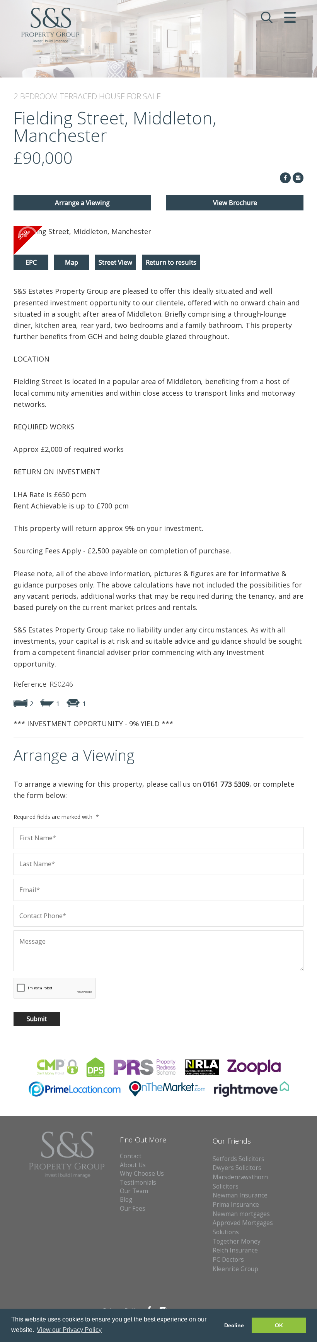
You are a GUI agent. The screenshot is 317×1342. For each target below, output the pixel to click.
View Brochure (235, 202)
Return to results (171, 262)
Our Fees (132, 1208)
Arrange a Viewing (82, 202)
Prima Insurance (236, 1205)
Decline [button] (234, 1325)
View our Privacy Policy (69, 1329)
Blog (126, 1200)
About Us (133, 1165)
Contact (130, 1156)
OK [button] (279, 1325)
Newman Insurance (241, 1195)
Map (71, 262)
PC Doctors (228, 1260)
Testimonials (138, 1182)
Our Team (134, 1191)
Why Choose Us (142, 1174)
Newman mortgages (241, 1214)
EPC (31, 262)
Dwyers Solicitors (237, 1168)
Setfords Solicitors (238, 1159)
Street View (115, 262)
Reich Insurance (235, 1250)
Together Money (237, 1241)
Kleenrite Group (235, 1269)
